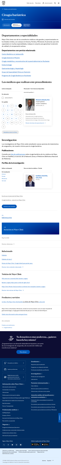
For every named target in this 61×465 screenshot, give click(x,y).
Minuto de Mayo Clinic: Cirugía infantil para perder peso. (17, 263)
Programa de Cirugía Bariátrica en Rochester (16, 75)
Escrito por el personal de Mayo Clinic (12, 196)
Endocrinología (7, 65)
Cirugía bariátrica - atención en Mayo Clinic (13, 200)
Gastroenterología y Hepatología (12, 68)
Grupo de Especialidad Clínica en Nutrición (16, 72)
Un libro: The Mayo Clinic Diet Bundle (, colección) (23, 302)
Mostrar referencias (7, 244)
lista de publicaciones (18, 154)
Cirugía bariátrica (14, 15)
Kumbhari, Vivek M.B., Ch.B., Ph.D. (42, 176)
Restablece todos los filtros (10, 132)
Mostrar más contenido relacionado (11, 267)
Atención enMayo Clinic (27, 25)
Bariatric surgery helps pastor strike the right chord (16, 282)
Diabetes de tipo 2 (7, 259)
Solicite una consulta (9, 206)
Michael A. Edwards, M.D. (43, 99)
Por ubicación (5, 94)
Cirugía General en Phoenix (11, 58)
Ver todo (4, 180)
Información (7, 25)
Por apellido (5, 102)
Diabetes (4, 255)
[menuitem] (6, 25)
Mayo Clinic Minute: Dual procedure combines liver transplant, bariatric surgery (23, 286)
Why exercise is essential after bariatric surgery (15, 278)
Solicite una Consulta (9, 19)
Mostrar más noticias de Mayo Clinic (12, 290)
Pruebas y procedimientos (10, 9)
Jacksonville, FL (9, 97)
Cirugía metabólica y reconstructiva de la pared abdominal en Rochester (26, 61)
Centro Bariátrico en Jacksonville (13, 54)
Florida (3, 176)
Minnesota (4, 178)
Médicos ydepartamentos (16, 25)
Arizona (4, 174)
